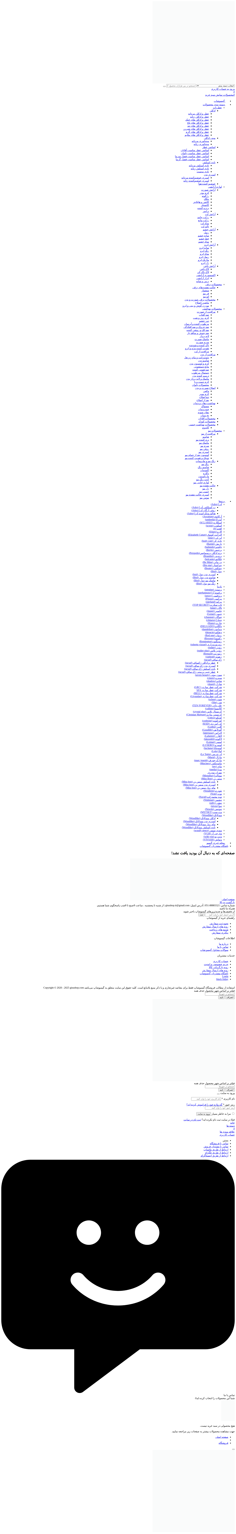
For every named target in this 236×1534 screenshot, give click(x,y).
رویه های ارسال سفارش (215, 926)
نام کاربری (228, 1098)
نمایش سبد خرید (213, 95)
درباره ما (223, 944)
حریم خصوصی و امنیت (216, 964)
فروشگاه (223, 1443)
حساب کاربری (220, 961)
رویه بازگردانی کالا (218, 967)
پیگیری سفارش (220, 932)
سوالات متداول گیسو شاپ (214, 950)
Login (225, 976)
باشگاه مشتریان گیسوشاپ (214, 973)
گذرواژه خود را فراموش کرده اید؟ (204, 1104)
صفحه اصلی (228, 899)
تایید (221, 997)
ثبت (201, 914)
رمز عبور (229, 1104)
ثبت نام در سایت (192, 1119)
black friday (222, 979)
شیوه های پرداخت (218, 929)
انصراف (230, 997)
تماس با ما (222, 947)
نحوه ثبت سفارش (219, 923)
